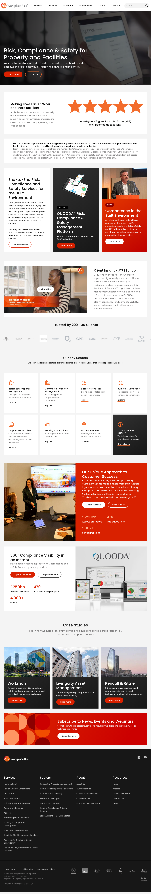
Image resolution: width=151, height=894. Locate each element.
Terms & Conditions (46, 869)
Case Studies (119, 798)
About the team (93, 504)
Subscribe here (68, 736)
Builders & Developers (50, 798)
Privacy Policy (10, 869)
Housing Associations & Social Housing (53, 809)
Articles (116, 788)
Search (146, 5)
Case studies (118, 504)
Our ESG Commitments (87, 793)
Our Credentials (83, 788)
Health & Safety (11, 784)
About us (33, 74)
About (101, 6)
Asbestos (8, 813)
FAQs (115, 803)
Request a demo (50, 574)
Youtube (145, 757)
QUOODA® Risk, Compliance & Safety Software (21, 849)
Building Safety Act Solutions (17, 803)
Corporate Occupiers (50, 803)
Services (35, 6)
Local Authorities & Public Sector (55, 816)
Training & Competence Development (15, 824)
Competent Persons (13, 808)
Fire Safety (9, 793)
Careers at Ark (83, 798)
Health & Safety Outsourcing (17, 788)
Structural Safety (12, 798)
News (115, 784)
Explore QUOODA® (22, 574)
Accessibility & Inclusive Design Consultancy (18, 841)
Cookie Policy (27, 869)
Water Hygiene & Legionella (16, 817)
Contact (116, 5)
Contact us (13, 74)
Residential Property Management (56, 784)
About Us (80, 784)
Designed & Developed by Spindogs (18, 883)
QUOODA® (52, 5)
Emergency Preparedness (16, 830)
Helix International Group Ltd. (15, 876)
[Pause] (146, 80)
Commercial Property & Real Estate (56, 788)
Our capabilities (20, 244)
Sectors (67, 6)
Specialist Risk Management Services (21, 835)
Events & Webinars (121, 793)
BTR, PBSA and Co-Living (51, 793)
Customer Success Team (88, 803)
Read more (66, 245)
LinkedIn (139, 757)
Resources (84, 6)
